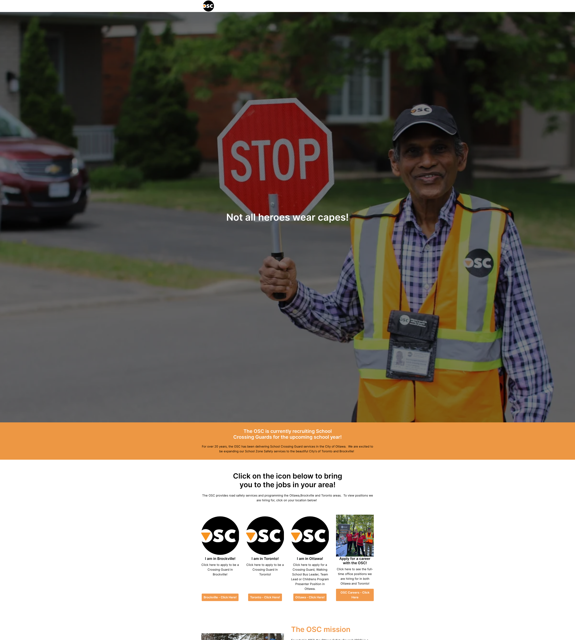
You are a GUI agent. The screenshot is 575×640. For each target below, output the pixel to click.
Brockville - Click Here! (220, 597)
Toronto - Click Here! (265, 597)
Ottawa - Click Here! (310, 597)
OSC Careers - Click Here (355, 595)
